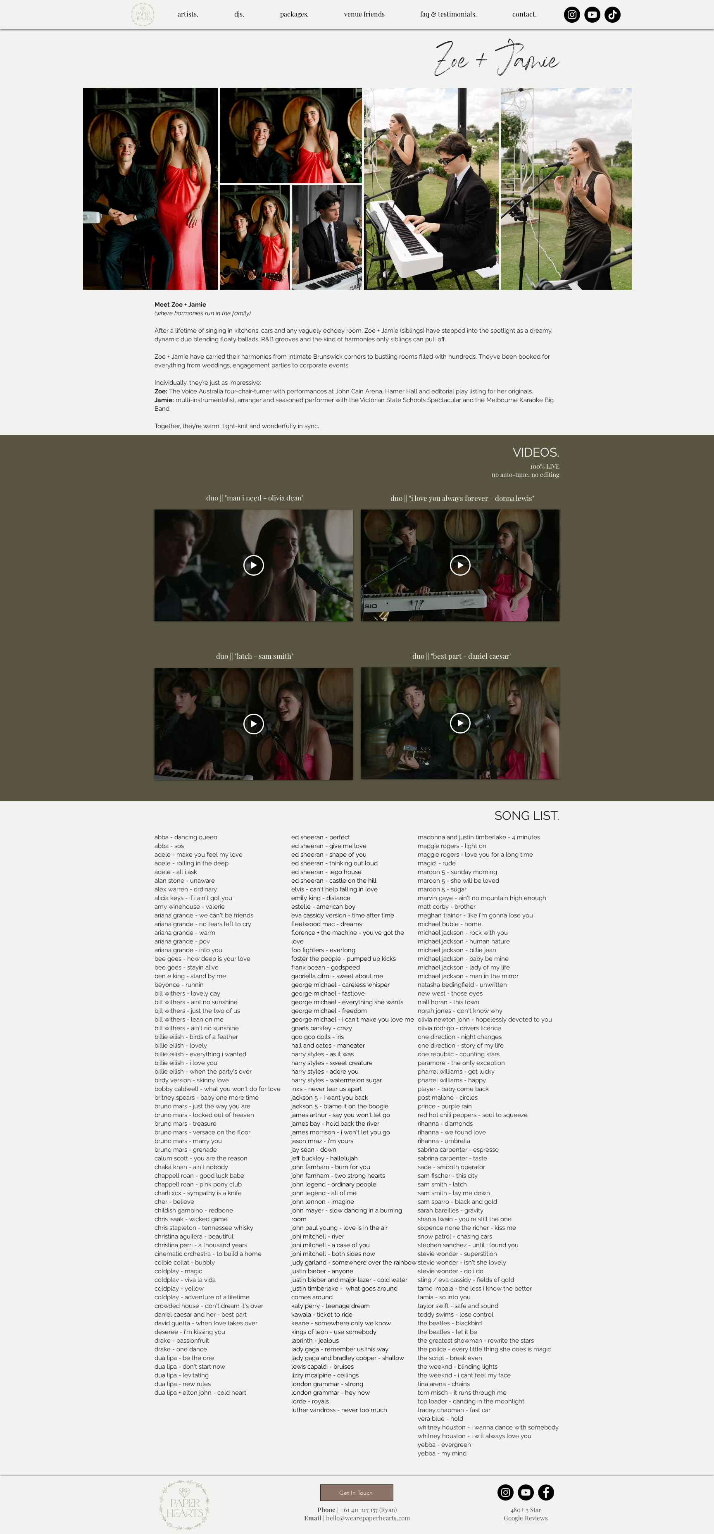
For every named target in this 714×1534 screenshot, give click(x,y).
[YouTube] (592, 15)
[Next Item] (620, 188)
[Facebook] (546, 1492)
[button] (187, 10)
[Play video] (253, 565)
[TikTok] (613, 15)
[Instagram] (572, 15)
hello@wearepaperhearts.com (368, 1518)
